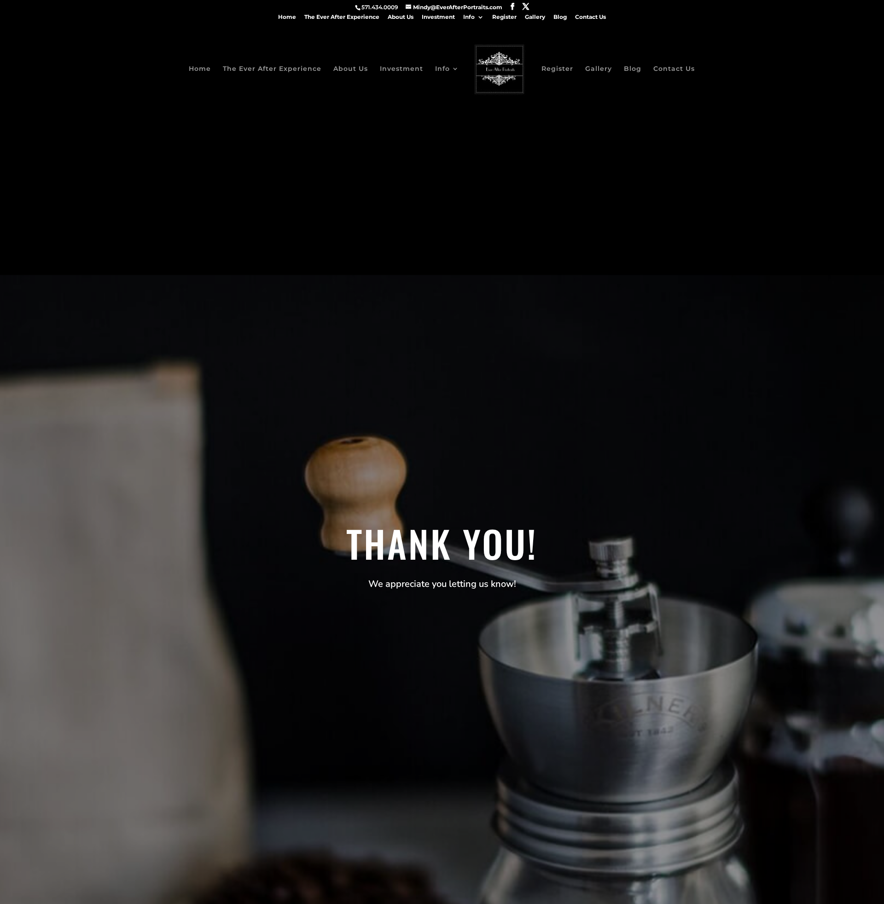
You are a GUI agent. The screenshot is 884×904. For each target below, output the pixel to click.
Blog (560, 17)
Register (504, 17)
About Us (400, 17)
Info (469, 17)
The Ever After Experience (341, 17)
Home (287, 17)
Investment (438, 17)
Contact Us (590, 17)
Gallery (535, 17)
